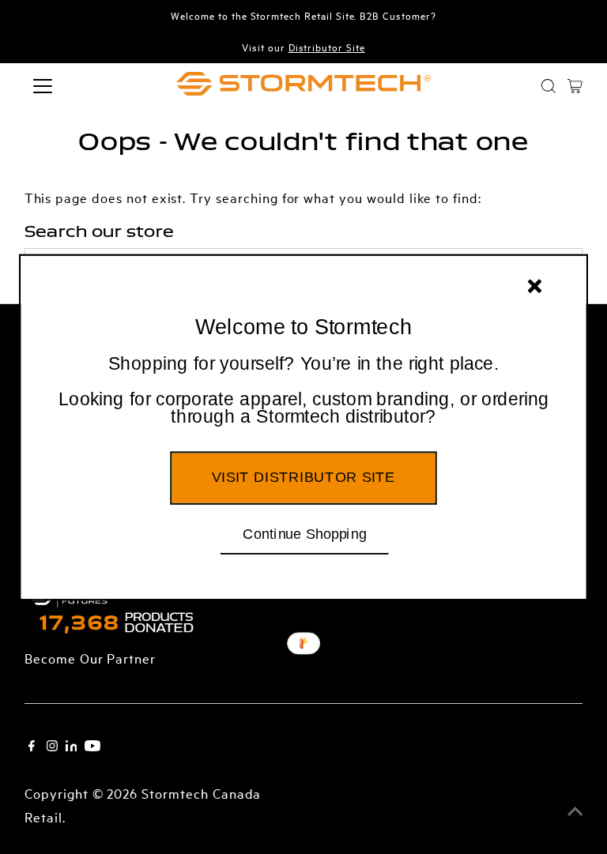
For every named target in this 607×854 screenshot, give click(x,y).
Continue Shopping (305, 532)
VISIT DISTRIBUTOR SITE (303, 476)
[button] (303, 390)
